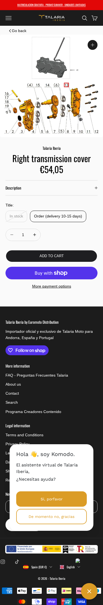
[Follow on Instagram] (2, 561)
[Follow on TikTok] (17, 561)
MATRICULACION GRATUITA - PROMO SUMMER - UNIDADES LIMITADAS (51, 5)
